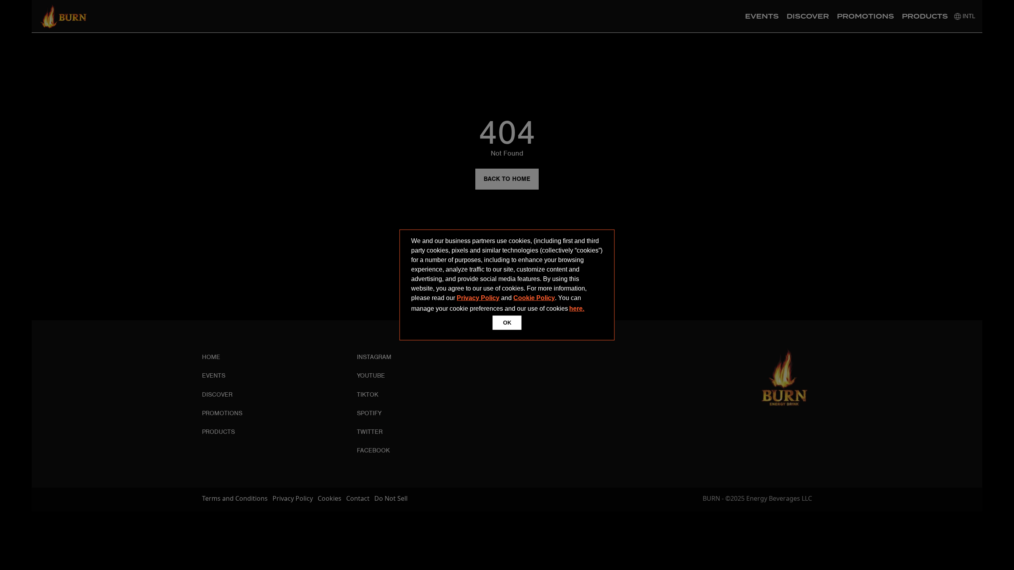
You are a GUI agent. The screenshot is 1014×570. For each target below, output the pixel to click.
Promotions (865, 16)
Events (762, 16)
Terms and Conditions (235, 498)
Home (211, 357)
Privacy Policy (478, 297)
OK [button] (507, 322)
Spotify (369, 413)
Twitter (370, 432)
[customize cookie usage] (593, 311)
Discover (808, 16)
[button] (588, 309)
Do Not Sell (391, 498)
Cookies (329, 498)
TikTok (367, 395)
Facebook (373, 450)
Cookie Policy (534, 297)
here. (576, 308)
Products (925, 16)
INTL (968, 16)
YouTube (371, 376)
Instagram (374, 357)
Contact (358, 498)
